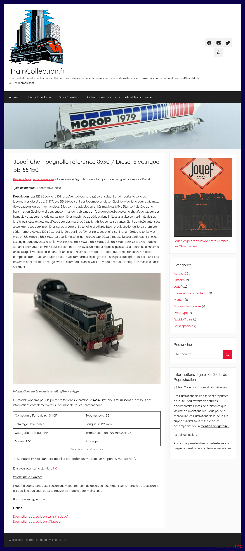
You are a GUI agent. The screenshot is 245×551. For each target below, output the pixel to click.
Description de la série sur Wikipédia (37, 521)
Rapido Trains (183, 319)
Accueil (14, 97)
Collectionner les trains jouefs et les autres (117, 97)
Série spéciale (183, 326)
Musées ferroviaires (187, 306)
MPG (238, 546)
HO (55, 468)
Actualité (180, 273)
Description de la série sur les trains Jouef (40, 516)
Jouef (178, 286)
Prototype (181, 313)
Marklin (179, 299)
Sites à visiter (68, 97)
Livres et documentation (191, 293)
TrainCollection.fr (37, 70)
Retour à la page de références (33, 179)
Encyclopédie (37, 97)
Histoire (179, 280)
